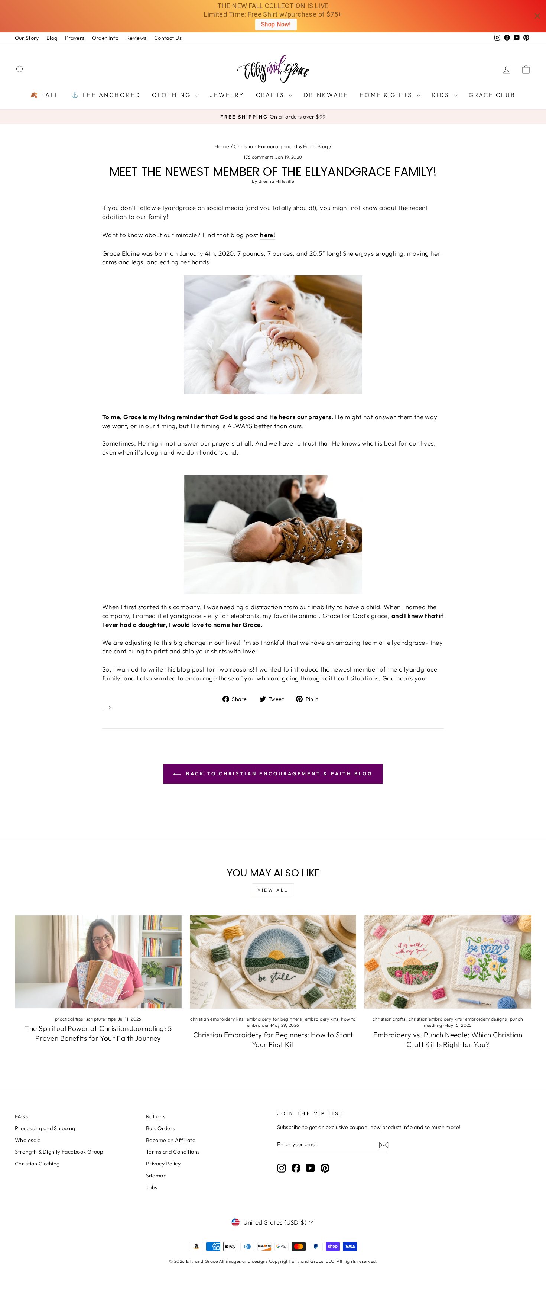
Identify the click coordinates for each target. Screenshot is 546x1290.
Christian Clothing (37, 1163)
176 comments (259, 157)
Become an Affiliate (170, 1140)
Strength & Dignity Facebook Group (59, 1151)
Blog (52, 38)
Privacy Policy (163, 1163)
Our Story (27, 38)
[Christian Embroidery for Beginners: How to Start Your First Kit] (273, 962)
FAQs (21, 1116)
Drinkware (325, 94)
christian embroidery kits (217, 1019)
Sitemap (156, 1175)
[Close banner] (537, 16)
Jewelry (227, 94)
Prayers (75, 38)
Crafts (271, 94)
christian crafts (389, 1019)
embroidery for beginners (274, 1019)
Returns (155, 1116)
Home (221, 146)
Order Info (105, 38)
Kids (442, 94)
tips (112, 1019)
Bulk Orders (160, 1128)
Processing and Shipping (45, 1128)
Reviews (136, 38)
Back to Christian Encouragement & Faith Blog (278, 773)
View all (273, 890)
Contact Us (168, 38)
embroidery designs (486, 1019)
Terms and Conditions (173, 1151)
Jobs (151, 1187)
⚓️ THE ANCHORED (106, 94)
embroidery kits (321, 1019)
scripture (95, 1019)
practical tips (69, 1019)
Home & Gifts (387, 94)
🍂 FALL (44, 94)
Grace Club (492, 94)
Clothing (172, 94)
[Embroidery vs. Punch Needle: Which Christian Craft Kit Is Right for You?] (447, 962)
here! (267, 235)
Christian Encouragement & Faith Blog (281, 146)
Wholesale (28, 1140)
